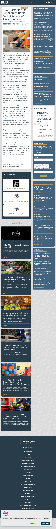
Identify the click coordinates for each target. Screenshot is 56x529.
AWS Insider (28, 457)
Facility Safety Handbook (41, 86)
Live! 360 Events (28, 469)
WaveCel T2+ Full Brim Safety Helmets (16, 214)
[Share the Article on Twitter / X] (27, 8)
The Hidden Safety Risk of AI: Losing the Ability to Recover (42, 35)
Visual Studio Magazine (28, 508)
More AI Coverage (39, 71)
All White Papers (39, 287)
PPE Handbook (38, 79)
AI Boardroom (28, 451)
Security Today (28, 487)
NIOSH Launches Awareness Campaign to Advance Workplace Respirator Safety (44, 125)
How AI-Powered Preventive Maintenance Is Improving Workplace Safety (41, 60)
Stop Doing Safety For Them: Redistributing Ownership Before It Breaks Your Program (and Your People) (43, 228)
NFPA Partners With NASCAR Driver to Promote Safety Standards (44, 114)
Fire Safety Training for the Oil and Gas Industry (43, 278)
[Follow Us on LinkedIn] (49, 2)
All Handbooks (38, 103)
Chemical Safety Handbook (41, 83)
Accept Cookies (45, 523)
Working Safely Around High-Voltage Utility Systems (42, 217)
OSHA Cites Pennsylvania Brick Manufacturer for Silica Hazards (44, 119)
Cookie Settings (33, 523)
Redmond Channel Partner (28, 484)
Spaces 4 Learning (28, 490)
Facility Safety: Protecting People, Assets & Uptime (43, 188)
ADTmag (28, 454)
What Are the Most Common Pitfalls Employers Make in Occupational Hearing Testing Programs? (42, 256)
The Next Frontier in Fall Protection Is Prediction (43, 47)
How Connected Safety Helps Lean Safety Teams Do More (42, 23)
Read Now (5, 257)
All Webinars (38, 244)
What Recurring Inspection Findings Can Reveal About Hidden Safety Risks (14, 416)
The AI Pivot (28, 499)
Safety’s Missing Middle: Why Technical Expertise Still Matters (16, 314)
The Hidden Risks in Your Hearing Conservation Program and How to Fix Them (43, 238)
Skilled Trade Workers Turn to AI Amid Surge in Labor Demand (43, 12)
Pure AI (28, 478)
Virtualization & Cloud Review (28, 505)
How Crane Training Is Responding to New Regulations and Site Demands (16, 382)
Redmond (28, 481)
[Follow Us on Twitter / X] (51, 2)
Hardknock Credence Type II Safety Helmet (16, 201)
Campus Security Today (28, 460)
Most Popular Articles (41, 109)
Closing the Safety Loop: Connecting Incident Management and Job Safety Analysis (43, 208)
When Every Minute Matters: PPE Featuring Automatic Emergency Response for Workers (43, 198)
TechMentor (28, 493)
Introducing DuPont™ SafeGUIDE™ (16, 188)
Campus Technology (28, 463)
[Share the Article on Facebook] (22, 8)
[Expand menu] (53, 3)
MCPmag (28, 472)
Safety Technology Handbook (42, 90)
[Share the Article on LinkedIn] (24, 8)
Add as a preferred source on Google (36, 2)
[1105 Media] (28, 447)
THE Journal (28, 502)
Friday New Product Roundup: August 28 (16, 246)
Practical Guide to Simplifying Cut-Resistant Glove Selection (43, 283)
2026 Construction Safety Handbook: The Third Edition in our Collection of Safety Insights (43, 95)
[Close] (49, 511)
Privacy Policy (44, 162)
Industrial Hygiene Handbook (42, 100)
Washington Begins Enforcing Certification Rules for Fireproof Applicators (45, 131)
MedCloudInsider (28, 475)
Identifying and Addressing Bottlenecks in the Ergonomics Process (42, 263)
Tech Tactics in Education (28, 496)
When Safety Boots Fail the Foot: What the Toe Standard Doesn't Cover (15, 348)
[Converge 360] (28, 442)
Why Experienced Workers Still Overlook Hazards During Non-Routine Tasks (16, 279)
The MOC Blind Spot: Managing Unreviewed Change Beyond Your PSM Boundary (43, 273)
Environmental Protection (28, 466)
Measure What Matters (40, 268)
